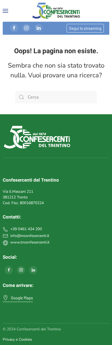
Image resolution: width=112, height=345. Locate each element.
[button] (5, 11)
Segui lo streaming (85, 28)
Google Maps (22, 297)
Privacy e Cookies (17, 339)
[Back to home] (56, 11)
